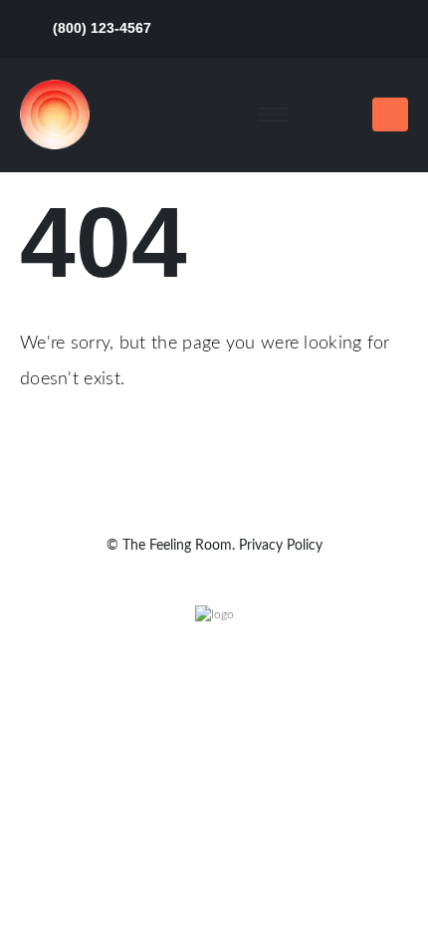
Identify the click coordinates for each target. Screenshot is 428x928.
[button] (337, 114)
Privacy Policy (280, 546)
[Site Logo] (55, 114)
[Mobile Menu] (390, 114)
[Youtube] (354, 28)
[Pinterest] (318, 28)
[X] (281, 28)
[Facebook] (244, 28)
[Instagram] (391, 28)
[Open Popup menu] (273, 114)
